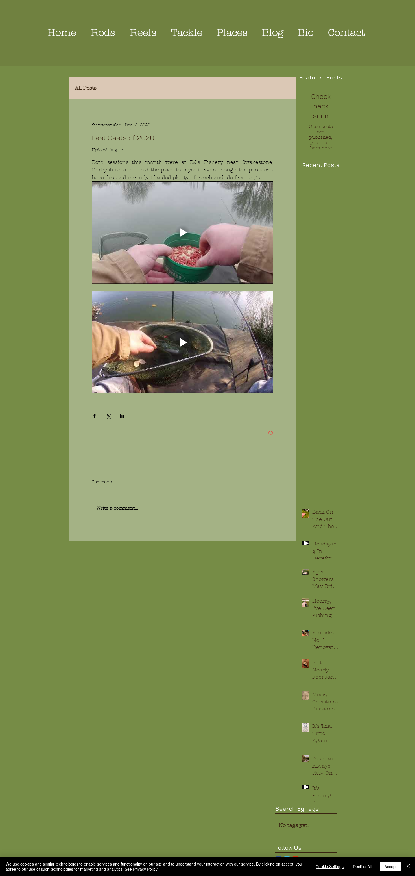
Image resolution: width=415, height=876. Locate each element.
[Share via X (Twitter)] (108, 416)
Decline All (362, 866)
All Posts (86, 88)
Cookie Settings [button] (330, 866)
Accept (391, 866)
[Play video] (182, 232)
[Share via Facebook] (94, 416)
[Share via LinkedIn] (122, 416)
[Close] (408, 866)
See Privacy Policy (141, 869)
